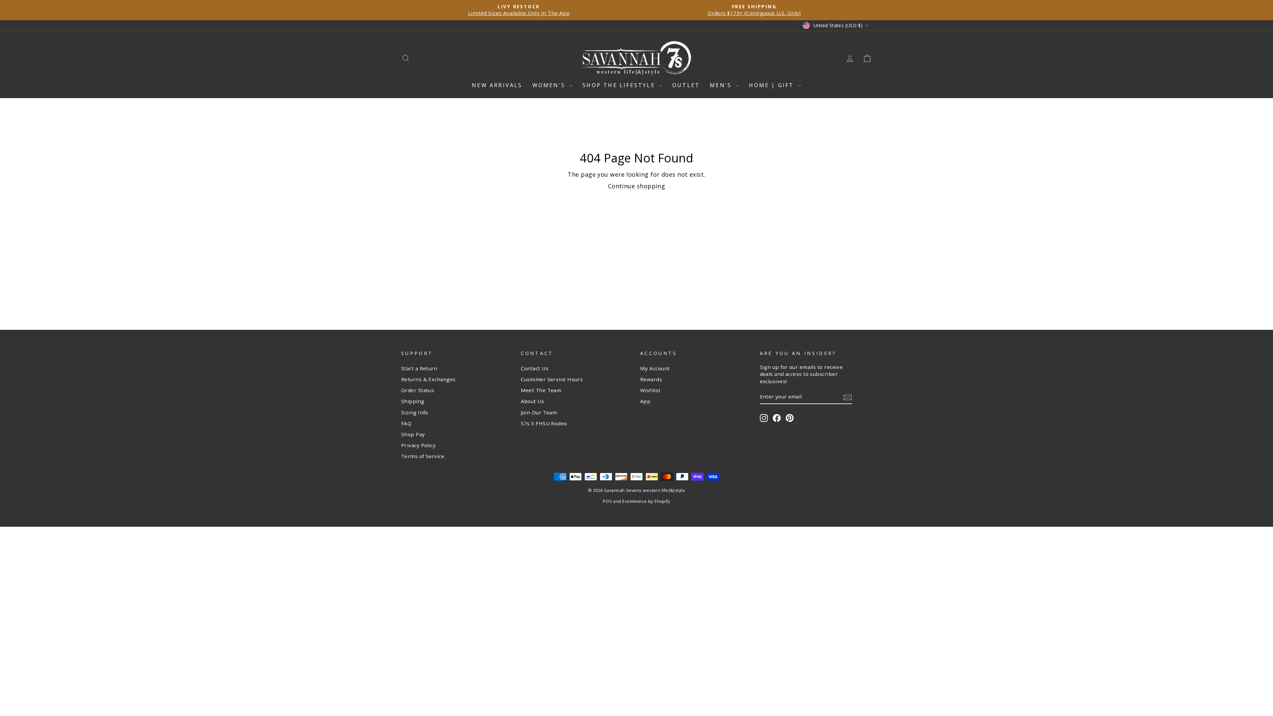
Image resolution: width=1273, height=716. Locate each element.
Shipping (412, 401)
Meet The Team (541, 390)
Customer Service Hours (552, 379)
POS (607, 501)
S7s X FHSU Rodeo (544, 423)
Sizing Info (414, 412)
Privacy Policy (418, 445)
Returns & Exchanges (428, 379)
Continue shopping (636, 186)
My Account (655, 368)
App (645, 401)
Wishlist (650, 390)
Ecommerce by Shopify (646, 501)
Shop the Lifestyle (619, 85)
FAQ (406, 423)
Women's (550, 85)
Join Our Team (539, 412)
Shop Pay (413, 434)
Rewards (651, 379)
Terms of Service (422, 456)
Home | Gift (772, 85)
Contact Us (535, 368)
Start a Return (419, 368)
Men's (722, 85)
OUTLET (686, 85)
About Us (532, 401)
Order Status (417, 390)
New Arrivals (497, 85)
